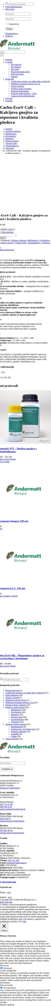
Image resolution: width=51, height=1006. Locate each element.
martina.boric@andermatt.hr (12, 833)
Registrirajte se (11, 33)
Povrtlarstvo (44, 240)
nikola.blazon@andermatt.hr (12, 821)
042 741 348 (13, 860)
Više (24, 921)
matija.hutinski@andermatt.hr (12, 809)
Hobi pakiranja (11, 695)
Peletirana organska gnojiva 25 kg (20, 702)
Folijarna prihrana (18, 240)
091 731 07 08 (6, 804)
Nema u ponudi (12, 698)
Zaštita (14, 736)
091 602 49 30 (6, 830)
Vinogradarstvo (34, 243)
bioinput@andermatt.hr (10, 788)
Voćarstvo (46, 243)
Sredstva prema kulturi (15, 707)
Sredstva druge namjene (15, 705)
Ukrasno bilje (20, 243)
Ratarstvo (15, 714)
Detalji (13, 459)
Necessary (7, 968)
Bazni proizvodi (12, 690)
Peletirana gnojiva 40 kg (15, 700)
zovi (9, 892)
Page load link (6, 902)
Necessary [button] (4, 965)
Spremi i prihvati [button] (7, 1005)
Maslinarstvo (32, 240)
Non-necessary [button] (6, 985)
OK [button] (20, 921)
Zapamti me (13, 24)
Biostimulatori (17, 727)
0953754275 (5, 818)
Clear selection (7, 232)
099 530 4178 (6, 807)
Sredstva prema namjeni (15, 724)
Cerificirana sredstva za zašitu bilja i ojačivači (24, 693)
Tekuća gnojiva (7, 243)
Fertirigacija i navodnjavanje (23, 729)
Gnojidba (15, 734)
